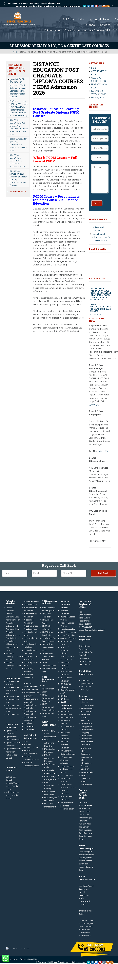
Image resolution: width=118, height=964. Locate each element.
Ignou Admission (67, 635)
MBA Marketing (87, 772)
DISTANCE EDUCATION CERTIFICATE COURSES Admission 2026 (17, 161)
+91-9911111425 (85, 627)
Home (14, 52)
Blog (93, 68)
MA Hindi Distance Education (64, 745)
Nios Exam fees (30, 629)
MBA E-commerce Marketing (49, 758)
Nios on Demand (31, 690)
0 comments (95, 307)
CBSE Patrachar (12, 715)
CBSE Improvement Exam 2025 (48, 698)
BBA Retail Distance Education (65, 665)
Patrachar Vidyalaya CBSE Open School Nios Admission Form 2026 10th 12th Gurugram (101, 287)
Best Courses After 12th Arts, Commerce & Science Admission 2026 (18, 145)
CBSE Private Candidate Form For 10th (49, 656)
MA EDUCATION (67, 775)
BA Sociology (66, 714)
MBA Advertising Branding (49, 743)
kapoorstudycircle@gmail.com (92, 630)
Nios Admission (30, 604)
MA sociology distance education (66, 760)
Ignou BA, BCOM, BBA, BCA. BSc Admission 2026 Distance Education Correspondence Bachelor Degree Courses (18, 88)
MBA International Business (86, 763)
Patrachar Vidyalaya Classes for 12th (13, 665)
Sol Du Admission (68, 632)
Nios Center (29, 726)
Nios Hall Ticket (30, 705)
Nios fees (28, 723)
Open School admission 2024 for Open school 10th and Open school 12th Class (102, 233)
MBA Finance (86, 736)
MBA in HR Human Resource (85, 717)
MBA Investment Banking (49, 785)
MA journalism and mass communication (67, 806)
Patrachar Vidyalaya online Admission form (13, 635)
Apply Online (20, 959)
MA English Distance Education (65, 736)
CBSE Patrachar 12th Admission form (12, 690)
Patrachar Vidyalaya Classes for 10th (13, 656)
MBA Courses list (67, 629)
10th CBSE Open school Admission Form (13, 786)
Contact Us (32, 959)
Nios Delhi (28, 708)
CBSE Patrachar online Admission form (13, 709)
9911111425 (13, 3)
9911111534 (40, 3)
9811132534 (54, 3)
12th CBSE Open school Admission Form (13, 795)
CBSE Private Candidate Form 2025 (49, 647)
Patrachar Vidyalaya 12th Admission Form (13, 626)
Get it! (97, 203)
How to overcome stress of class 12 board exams (101, 300)
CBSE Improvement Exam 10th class (49, 707)
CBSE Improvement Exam (48, 689)
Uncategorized (98, 97)
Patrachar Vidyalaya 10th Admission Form (13, 617)
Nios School (29, 729)
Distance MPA (66, 784)
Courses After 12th (68, 638)
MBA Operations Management (86, 754)
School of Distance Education (64, 650)
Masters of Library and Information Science (68, 769)
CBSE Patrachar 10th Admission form (12, 699)
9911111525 (27, 3)
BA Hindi (64, 696)
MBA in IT (85, 769)
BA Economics (66, 717)
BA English (65, 711)
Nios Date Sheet (31, 626)
